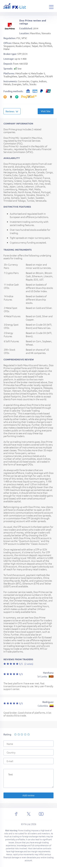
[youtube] (41, 814)
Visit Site (45, 111)
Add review (28, 795)
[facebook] (16, 814)
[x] (28, 814)
